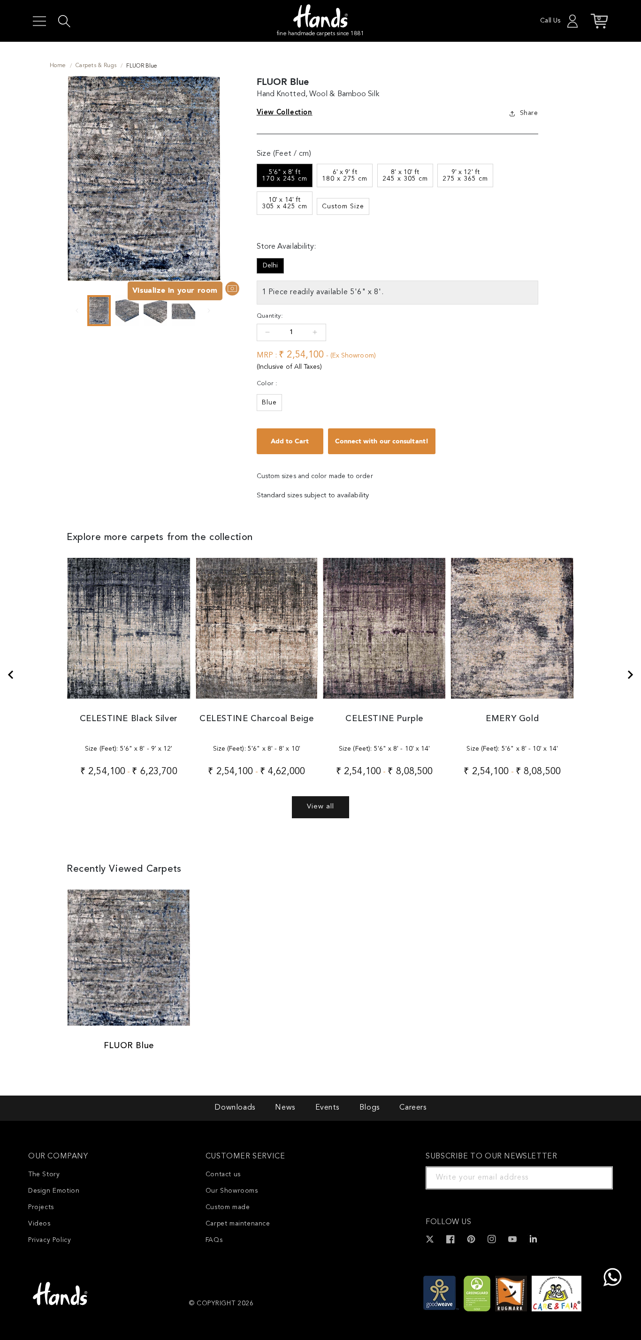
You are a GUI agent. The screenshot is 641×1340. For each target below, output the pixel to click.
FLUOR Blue (129, 1046)
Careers (412, 1108)
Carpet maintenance (238, 1223)
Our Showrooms (232, 1191)
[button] (39, 21)
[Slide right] (208, 310)
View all (320, 806)
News (285, 1108)
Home (58, 66)
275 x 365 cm (465, 175)
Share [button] (529, 113)
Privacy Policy (49, 1240)
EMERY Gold (512, 719)
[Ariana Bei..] (630, 674)
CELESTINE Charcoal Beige (256, 719)
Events (327, 1108)
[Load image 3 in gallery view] (155, 311)
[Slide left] (77, 310)
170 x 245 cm (284, 175)
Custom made (228, 1207)
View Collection (285, 112)
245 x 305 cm (405, 175)
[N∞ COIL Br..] (10, 674)
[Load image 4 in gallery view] (183, 311)
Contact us (223, 1174)
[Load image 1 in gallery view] (99, 311)
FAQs (214, 1240)
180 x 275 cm (344, 175)
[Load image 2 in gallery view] (127, 311)
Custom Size (343, 206)
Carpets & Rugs (96, 66)
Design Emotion (53, 1191)
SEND (594, 1177)
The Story (44, 1174)
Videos (39, 1223)
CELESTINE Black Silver (129, 719)
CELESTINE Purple (384, 719)
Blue (269, 402)
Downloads (234, 1108)
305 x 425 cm (284, 203)
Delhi (270, 265)
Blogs (369, 1108)
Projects (41, 1207)
